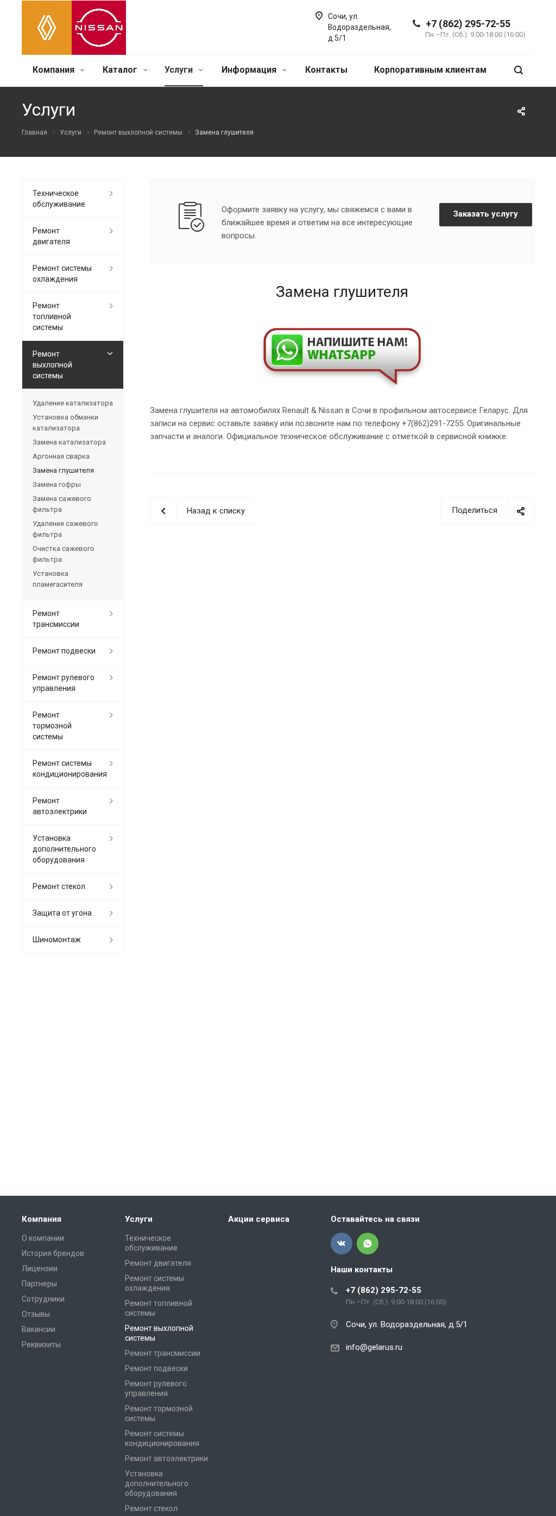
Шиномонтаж (57, 939)
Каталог (121, 70)
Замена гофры (57, 484)
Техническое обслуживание (59, 198)
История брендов (53, 1253)
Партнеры (39, 1283)
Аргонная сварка (61, 456)
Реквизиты (41, 1344)
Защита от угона (62, 913)
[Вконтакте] (341, 1243)
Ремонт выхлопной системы (52, 365)
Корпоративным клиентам (430, 70)
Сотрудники (43, 1299)
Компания (55, 70)
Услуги (180, 70)
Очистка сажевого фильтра (63, 553)
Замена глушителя (63, 470)
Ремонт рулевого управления (63, 683)
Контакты (326, 70)
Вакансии (38, 1329)
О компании (43, 1238)
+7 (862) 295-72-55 (468, 23)
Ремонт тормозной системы (52, 726)
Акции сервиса (258, 1219)
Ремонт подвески (64, 650)
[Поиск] (518, 70)
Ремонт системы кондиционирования (70, 768)
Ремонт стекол (59, 886)
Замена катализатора (69, 442)
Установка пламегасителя (58, 578)
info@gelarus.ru (374, 1347)
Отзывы (36, 1314)
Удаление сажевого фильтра (65, 528)
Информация (250, 70)
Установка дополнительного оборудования (64, 849)
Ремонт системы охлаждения (62, 273)
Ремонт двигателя (51, 236)
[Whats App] (367, 1243)
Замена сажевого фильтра (62, 503)
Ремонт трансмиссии (56, 619)
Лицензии (40, 1268)
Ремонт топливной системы (52, 316)
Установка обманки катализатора (65, 422)
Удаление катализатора (73, 403)
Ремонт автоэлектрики (60, 806)
